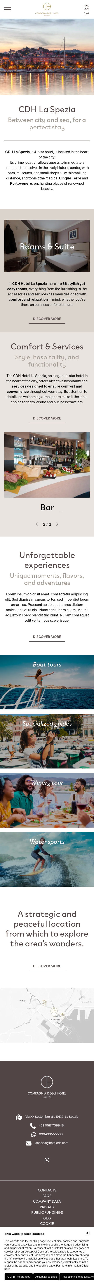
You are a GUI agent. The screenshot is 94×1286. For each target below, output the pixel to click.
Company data (47, 1201)
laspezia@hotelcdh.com (51, 1143)
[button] (37, 524)
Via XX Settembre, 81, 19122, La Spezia (51, 1116)
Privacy (47, 1206)
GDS (47, 1218)
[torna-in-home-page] (46, 9)
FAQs (47, 1195)
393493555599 (51, 1134)
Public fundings (47, 1212)
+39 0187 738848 (51, 1125)
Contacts (47, 1190)
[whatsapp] (47, 1160)
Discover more (47, 318)
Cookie (47, 1223)
